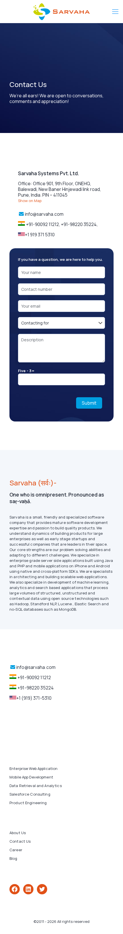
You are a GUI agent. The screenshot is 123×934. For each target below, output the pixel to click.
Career (15, 849)
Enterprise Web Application (33, 768)
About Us (17, 832)
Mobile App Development (31, 777)
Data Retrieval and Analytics (35, 785)
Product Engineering (28, 802)
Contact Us (20, 841)
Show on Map (29, 200)
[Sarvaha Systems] (61, 11)
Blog (13, 858)
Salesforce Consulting (29, 794)
